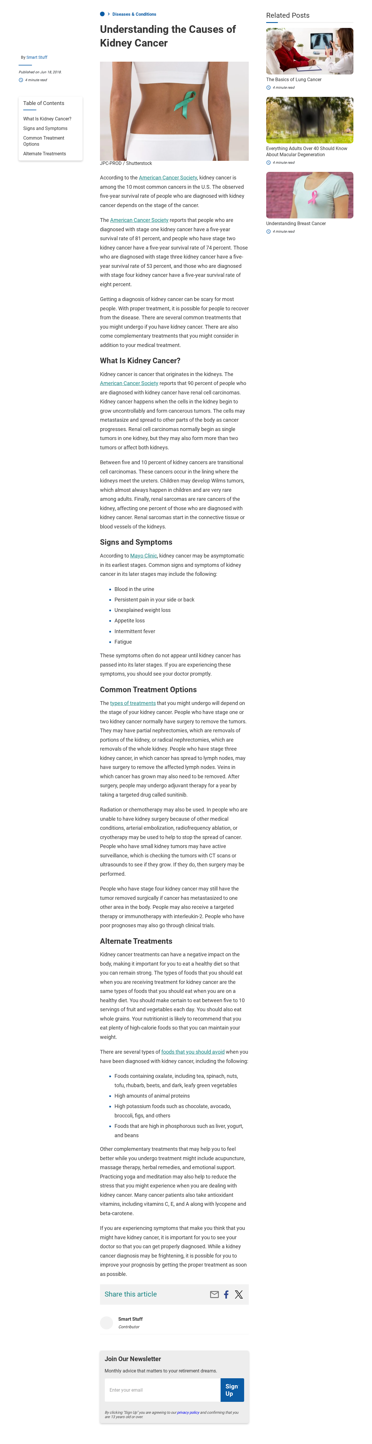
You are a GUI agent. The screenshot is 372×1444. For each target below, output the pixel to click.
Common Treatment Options (43, 141)
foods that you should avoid (193, 1052)
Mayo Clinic (143, 556)
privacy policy (188, 1412)
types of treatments (133, 703)
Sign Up (232, 1390)
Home (102, 14)
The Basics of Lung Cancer (293, 79)
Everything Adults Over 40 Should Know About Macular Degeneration (306, 151)
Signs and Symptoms (45, 128)
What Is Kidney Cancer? (47, 119)
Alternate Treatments (44, 153)
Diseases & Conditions (134, 14)
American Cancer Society (168, 178)
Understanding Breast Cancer (296, 223)
